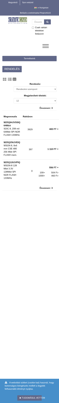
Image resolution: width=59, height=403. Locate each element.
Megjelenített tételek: (35, 95)
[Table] (14, 79)
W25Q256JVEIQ (12, 142)
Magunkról (12, 2)
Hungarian (43, 8)
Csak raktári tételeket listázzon (41, 30)
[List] (9, 79)
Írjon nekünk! (27, 2)
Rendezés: (35, 84)
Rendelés (12, 69)
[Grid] (4, 79)
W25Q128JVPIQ (12, 162)
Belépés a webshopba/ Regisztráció (35, 13)
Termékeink (29, 58)
